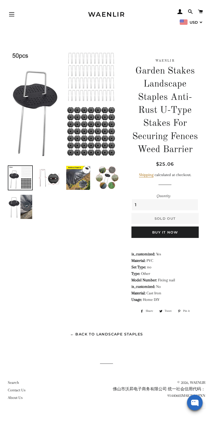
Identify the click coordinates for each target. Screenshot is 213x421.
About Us (15, 397)
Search (13, 382)
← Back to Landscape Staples (106, 334)
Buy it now (165, 232)
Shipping (146, 174)
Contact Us (16, 390)
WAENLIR (106, 14)
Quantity (164, 195)
